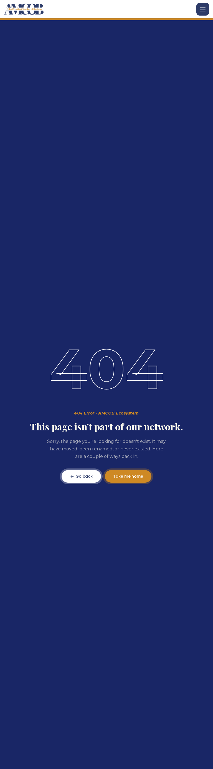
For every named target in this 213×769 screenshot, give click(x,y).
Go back (83, 476)
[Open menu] (202, 9)
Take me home (128, 476)
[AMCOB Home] (24, 9)
